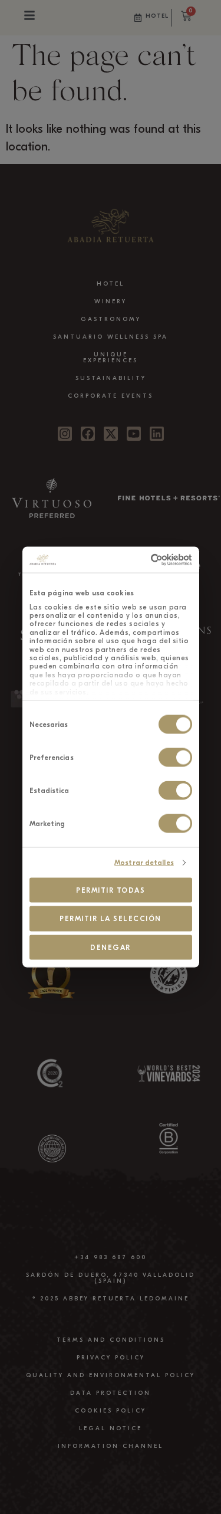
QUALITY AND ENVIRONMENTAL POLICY (110, 1375)
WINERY (110, 301)
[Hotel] (138, 18)
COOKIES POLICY (110, 1410)
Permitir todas (110, 890)
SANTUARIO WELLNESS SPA (110, 336)
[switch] (175, 757)
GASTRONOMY (111, 319)
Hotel (157, 15)
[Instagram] (65, 434)
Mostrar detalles (144, 862)
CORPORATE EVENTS (110, 395)
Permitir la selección (110, 919)
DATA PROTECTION (110, 1393)
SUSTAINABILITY (110, 378)
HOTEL (110, 283)
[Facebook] (88, 434)
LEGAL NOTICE (110, 1428)
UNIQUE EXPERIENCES (110, 357)
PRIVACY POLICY (111, 1357)
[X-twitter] (111, 434)
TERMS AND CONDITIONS (111, 1339)
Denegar (110, 947)
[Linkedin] (157, 434)
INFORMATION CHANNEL (110, 1446)
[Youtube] (134, 434)
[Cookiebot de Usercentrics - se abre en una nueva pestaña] (146, 560)
